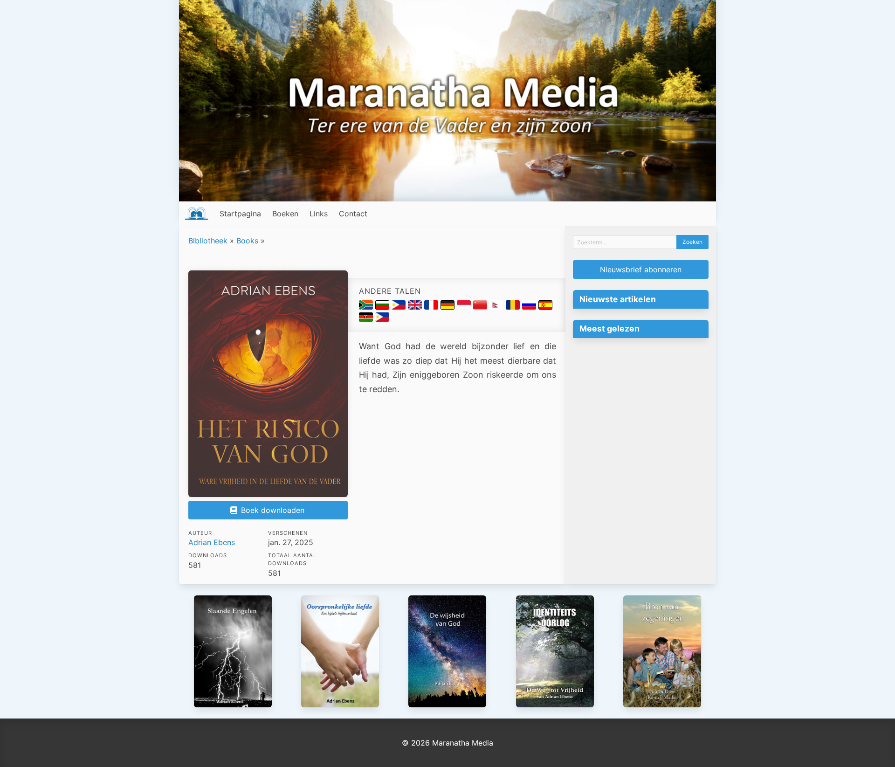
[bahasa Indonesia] (465, 306)
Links (319, 213)
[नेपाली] (497, 306)
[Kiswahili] (367, 319)
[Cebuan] (400, 306)
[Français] (432, 306)
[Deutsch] (449, 306)
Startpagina (240, 213)
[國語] (481, 306)
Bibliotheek (207, 240)
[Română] (514, 306)
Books (247, 240)
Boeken (285, 213)
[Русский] (530, 306)
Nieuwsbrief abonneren (641, 269)
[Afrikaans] (367, 306)
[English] (416, 306)
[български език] (383, 306)
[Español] (545, 306)
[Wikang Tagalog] (382, 319)
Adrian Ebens (211, 542)
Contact (353, 213)
